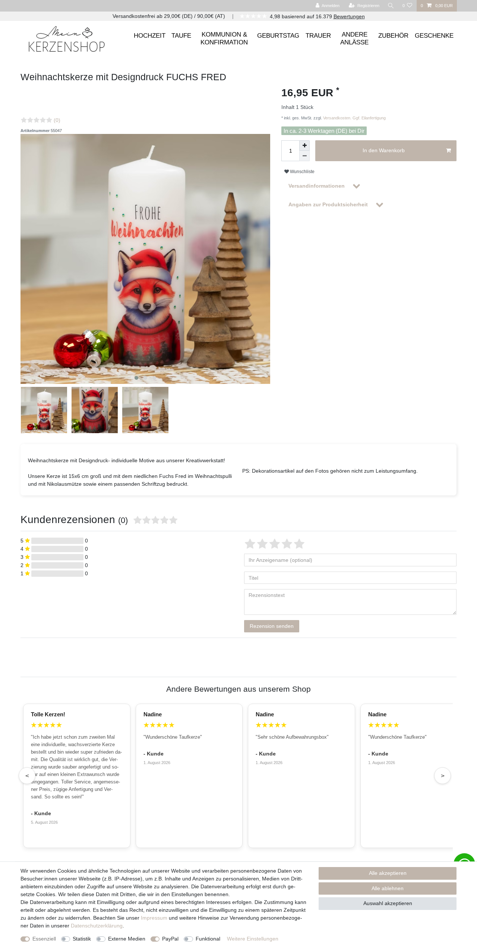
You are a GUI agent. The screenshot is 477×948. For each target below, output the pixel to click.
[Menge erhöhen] (304, 145)
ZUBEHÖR (393, 35)
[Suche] (390, 6)
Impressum (154, 918)
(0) (57, 120)
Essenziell (44, 939)
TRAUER (318, 35)
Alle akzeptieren (388, 873)
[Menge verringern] (304, 156)
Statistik (82, 939)
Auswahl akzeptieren (387, 903)
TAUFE (181, 35)
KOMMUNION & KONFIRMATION (224, 38)
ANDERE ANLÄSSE (354, 38)
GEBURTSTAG (278, 35)
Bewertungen (349, 16)
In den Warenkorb (384, 150)
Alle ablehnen (388, 888)
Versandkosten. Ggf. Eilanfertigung (354, 118)
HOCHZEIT (149, 35)
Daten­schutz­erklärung (97, 926)
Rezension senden (272, 626)
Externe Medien (126, 939)
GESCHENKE (434, 35)
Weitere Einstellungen (252, 939)
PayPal (170, 939)
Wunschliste (302, 171)
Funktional (208, 939)
